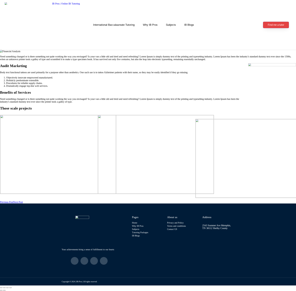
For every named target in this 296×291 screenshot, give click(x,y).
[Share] (7, 287)
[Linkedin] (94, 261)
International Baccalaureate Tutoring (114, 24)
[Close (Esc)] (10, 287)
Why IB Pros (150, 24)
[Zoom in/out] (1, 287)
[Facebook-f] (74, 261)
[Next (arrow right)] (4, 290)
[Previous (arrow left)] (1, 290)
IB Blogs (189, 24)
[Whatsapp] (104, 261)
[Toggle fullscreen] (4, 287)
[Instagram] (84, 261)
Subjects (171, 24)
